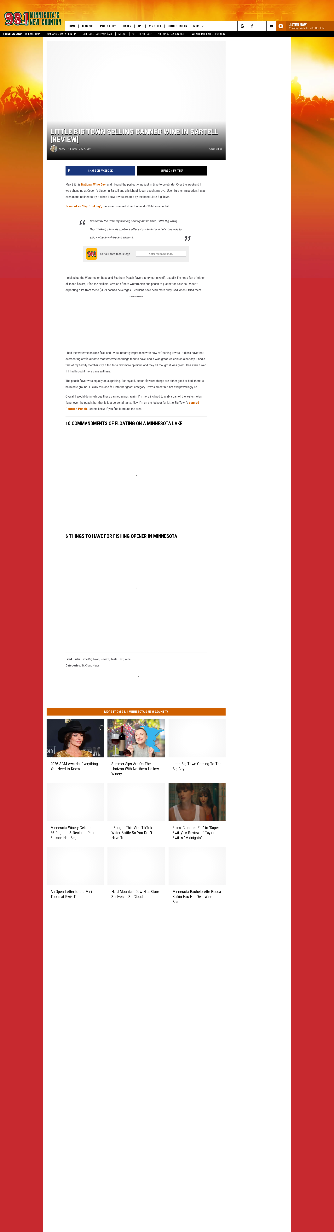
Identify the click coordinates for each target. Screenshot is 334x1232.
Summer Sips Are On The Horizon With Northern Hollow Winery (135, 768)
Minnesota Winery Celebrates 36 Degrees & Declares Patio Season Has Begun (73, 832)
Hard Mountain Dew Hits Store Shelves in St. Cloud (135, 894)
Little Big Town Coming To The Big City (197, 766)
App (140, 26)
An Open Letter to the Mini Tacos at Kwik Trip (71, 894)
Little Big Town (91, 659)
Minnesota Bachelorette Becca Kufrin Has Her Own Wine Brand (196, 896)
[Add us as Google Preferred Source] (242, 26)
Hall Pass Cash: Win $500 (97, 34)
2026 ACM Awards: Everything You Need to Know (74, 766)
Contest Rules (177, 26)
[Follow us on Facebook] (252, 26)
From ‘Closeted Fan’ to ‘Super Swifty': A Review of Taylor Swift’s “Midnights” (195, 832)
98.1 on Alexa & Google (172, 34)
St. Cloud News (90, 665)
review (105, 659)
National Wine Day (93, 184)
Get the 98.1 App (142, 34)
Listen (127, 26)
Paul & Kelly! (108, 26)
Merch (122, 34)
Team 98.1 (88, 26)
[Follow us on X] (261, 26)
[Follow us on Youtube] (271, 26)
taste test (117, 659)
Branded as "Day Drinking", (84, 206)
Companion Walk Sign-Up (61, 34)
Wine (128, 659)
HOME (71, 26)
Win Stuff (155, 26)
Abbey (62, 149)
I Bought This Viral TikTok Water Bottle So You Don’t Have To (131, 832)
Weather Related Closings (208, 34)
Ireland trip (32, 34)
